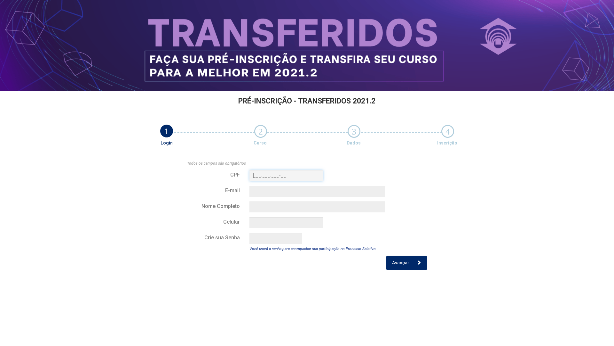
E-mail (232, 190)
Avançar (401, 262)
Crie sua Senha (222, 238)
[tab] (166, 131)
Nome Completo (220, 206)
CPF (235, 175)
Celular (231, 222)
